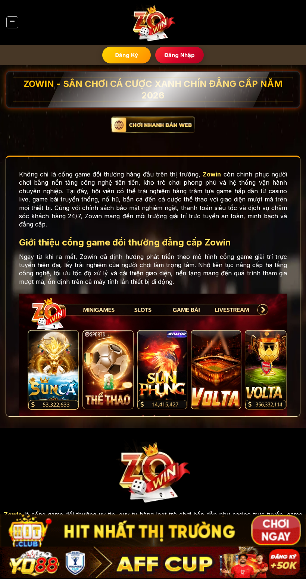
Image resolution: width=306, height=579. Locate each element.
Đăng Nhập (179, 55)
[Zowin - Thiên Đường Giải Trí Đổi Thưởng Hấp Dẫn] (153, 22)
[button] (12, 22)
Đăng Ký (126, 55)
